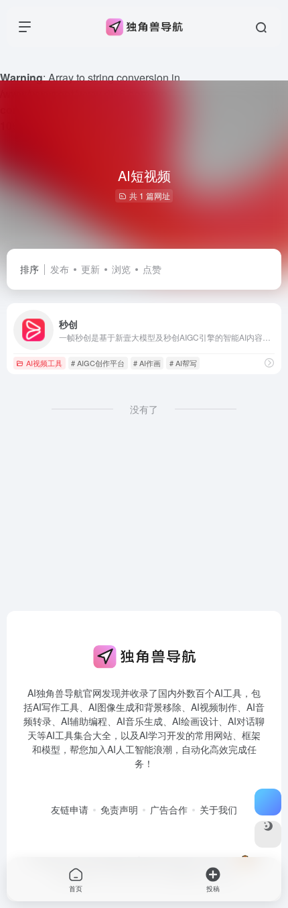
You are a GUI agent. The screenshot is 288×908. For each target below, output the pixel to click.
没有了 (144, 409)
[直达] (269, 362)
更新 (90, 269)
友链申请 (69, 809)
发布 (59, 269)
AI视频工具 (44, 362)
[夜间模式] (268, 834)
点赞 (152, 269)
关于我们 (218, 809)
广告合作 (169, 809)
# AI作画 (147, 362)
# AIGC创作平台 (98, 362)
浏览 (121, 269)
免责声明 (119, 809)
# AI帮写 (183, 362)
